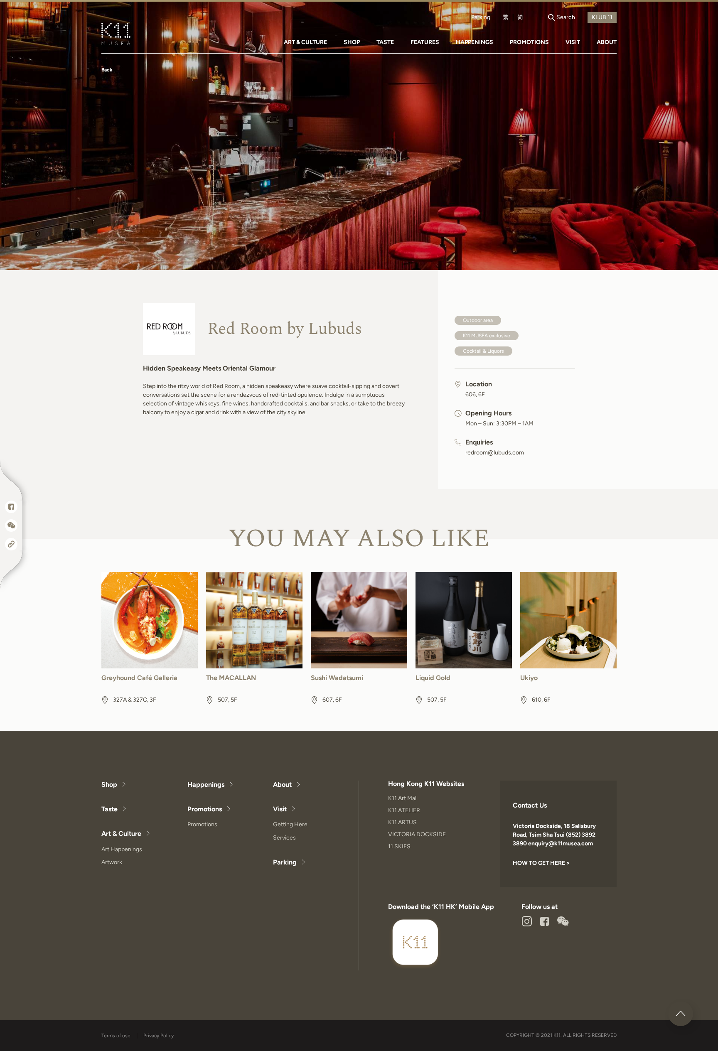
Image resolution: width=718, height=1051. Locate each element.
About (282, 784)
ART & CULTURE (305, 42)
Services (284, 837)
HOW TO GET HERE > (541, 863)
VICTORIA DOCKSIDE (417, 834)
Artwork (111, 862)
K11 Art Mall (403, 798)
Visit (280, 809)
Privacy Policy (158, 1035)
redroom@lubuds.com (494, 453)
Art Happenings (121, 849)
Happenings (205, 784)
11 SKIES (399, 846)
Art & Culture (121, 833)
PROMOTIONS (529, 42)
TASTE (385, 42)
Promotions (204, 809)
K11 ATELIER (404, 810)
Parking (480, 17)
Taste (109, 809)
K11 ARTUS (402, 822)
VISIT (573, 42)
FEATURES (425, 42)
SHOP (352, 42)
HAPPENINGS (474, 42)
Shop (109, 784)
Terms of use (115, 1035)
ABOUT (607, 42)
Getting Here (290, 824)
